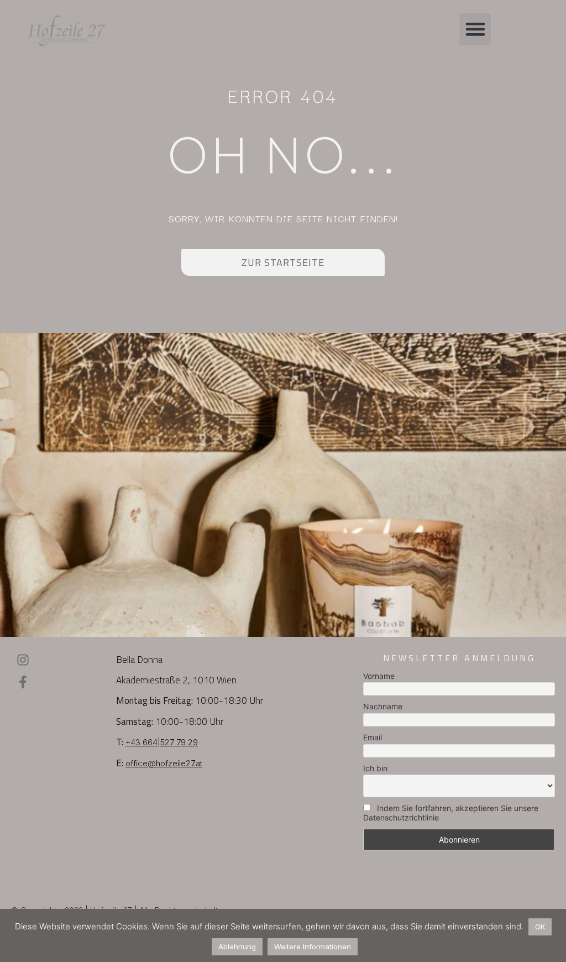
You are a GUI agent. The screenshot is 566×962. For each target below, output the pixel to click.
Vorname (379, 676)
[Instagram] (23, 659)
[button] (475, 29)
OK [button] (540, 926)
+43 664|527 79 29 (161, 742)
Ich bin (375, 768)
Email (372, 737)
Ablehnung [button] (237, 946)
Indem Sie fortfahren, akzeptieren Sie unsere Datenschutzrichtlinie (450, 812)
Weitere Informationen (312, 946)
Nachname (382, 706)
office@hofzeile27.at (163, 763)
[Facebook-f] (23, 682)
